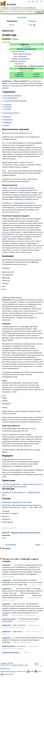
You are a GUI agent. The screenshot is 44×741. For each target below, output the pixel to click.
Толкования (12, 21)
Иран (11, 188)
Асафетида (6, 588)
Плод (4, 171)
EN (29, 1)
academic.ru (8, 3)
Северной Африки (17, 205)
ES (37, 1)
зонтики (22, 165)
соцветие (25, 167)
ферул (17, 300)
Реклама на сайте (23, 665)
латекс (4, 239)
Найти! (39, 12)
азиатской (16, 431)
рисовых (37, 449)
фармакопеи (6, 466)
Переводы (32, 21)
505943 (37, 74)
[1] (28, 80)
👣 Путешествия (5, 668)
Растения (21, 51)
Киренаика (28, 205)
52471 (37, 76)
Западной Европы (16, 472)
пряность (5, 88)
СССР (40, 192)
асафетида (6, 565)
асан (3, 537)
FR (41, 1)
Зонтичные (22, 61)
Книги (12, 25)
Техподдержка (14, 665)
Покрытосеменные (24, 54)
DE (33, 1)
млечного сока (18, 85)
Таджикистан (6, 190)
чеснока (19, 353)
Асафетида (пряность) (10, 652)
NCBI (34, 76)
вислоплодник (13, 171)
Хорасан (22, 188)
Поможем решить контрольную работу (25, 532)
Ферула (20, 63)
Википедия (22, 17)
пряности (23, 264)
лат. (30, 81)
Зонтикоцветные (24, 59)
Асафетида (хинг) (8, 619)
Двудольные (22, 56)
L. (33, 71)
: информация (11, 502)
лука (25, 353)
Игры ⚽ (32, 25)
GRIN (29, 502)
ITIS (34, 74)
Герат (16, 188)
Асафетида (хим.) (8, 646)
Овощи (37, 544)
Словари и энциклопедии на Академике (18, 8)
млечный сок (6, 236)
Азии (37, 385)
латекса (28, 252)
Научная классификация (26, 49)
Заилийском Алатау (31, 199)
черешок (20, 156)
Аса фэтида (6, 505)
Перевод (15, 39)
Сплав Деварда (10, 544)
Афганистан (30, 188)
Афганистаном (25, 195)
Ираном (15, 195)
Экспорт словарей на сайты (8, 671)
